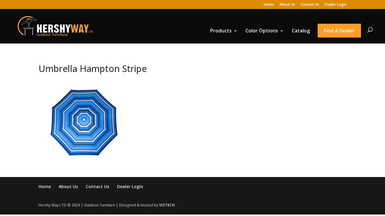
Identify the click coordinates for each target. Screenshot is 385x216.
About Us (287, 5)
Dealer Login (335, 5)
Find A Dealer (339, 30)
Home (269, 5)
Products (221, 30)
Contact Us (309, 5)
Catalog (301, 30)
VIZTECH (167, 205)
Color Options (261, 30)
